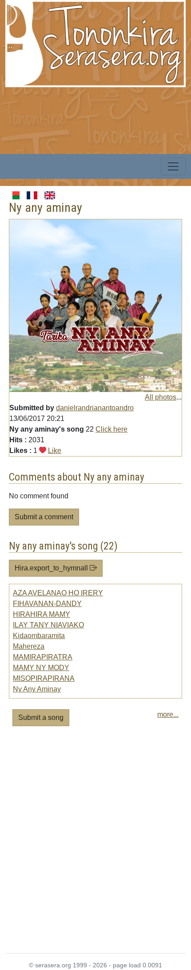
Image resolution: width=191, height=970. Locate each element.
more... (168, 714)
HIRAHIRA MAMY (41, 614)
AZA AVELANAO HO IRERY (58, 593)
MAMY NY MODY (41, 667)
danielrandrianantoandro (95, 408)
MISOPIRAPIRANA (44, 678)
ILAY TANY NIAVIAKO (48, 625)
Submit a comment (44, 517)
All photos (160, 397)
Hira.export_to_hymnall (52, 568)
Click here (111, 429)
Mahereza (28, 646)
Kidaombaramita (39, 635)
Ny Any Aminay (37, 689)
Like (54, 450)
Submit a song (41, 717)
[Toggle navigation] (173, 166)
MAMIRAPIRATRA (42, 657)
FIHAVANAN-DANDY (47, 603)
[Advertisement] (95, 843)
